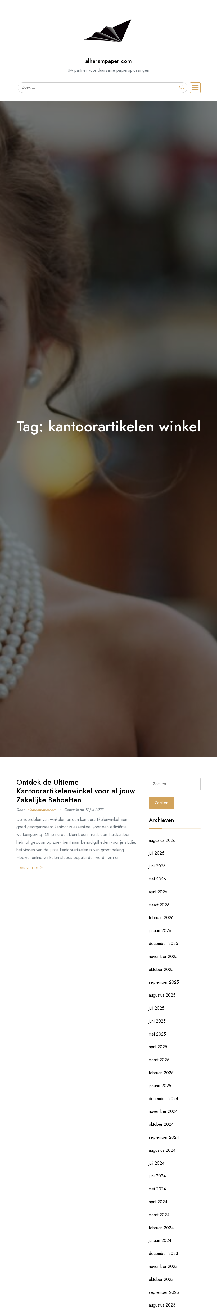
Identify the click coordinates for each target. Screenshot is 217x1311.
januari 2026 (160, 931)
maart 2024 (159, 1215)
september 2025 (164, 982)
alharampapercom (42, 809)
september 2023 (164, 1292)
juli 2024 (156, 1163)
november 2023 (163, 1266)
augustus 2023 (162, 1305)
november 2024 (163, 1111)
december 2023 (163, 1253)
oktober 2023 (161, 1279)
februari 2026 (161, 918)
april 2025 (158, 1047)
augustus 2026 (162, 840)
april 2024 (158, 1202)
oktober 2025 (161, 969)
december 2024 (163, 1099)
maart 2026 (159, 905)
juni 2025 (157, 1021)
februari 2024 (161, 1228)
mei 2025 (157, 1034)
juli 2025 (156, 1008)
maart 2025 (159, 1060)
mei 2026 (157, 879)
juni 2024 (157, 1176)
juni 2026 (157, 866)
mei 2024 (157, 1189)
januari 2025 (160, 1086)
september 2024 (164, 1137)
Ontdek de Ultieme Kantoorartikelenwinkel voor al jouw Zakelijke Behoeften (75, 791)
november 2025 (163, 956)
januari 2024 (160, 1240)
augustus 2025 (162, 995)
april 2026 (158, 892)
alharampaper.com (108, 61)
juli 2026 (156, 853)
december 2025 (163, 944)
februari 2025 (161, 1073)
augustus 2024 (162, 1150)
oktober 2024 (161, 1124)
